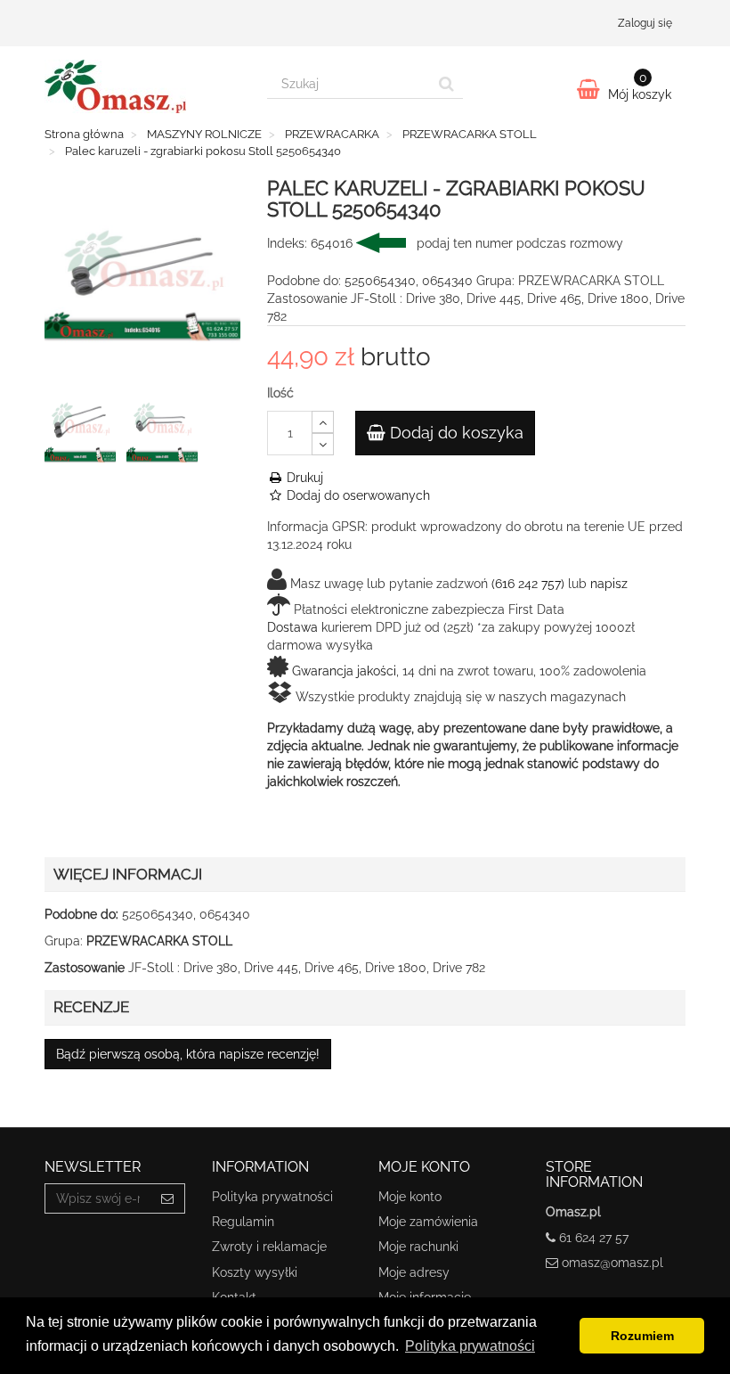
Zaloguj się (645, 23)
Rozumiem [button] (642, 1336)
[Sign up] (167, 1198)
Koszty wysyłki (254, 1272)
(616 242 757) (527, 584)
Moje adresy (414, 1272)
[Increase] (323, 422)
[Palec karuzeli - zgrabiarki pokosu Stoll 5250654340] (84, 430)
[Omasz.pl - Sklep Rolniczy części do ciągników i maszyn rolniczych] (142, 86)
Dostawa (292, 627)
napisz (609, 584)
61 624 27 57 (594, 1238)
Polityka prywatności (272, 1197)
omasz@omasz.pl (612, 1262)
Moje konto (410, 1197)
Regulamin (243, 1222)
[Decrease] (323, 444)
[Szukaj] (446, 84)
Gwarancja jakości (344, 671)
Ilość (280, 393)
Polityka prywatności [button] (470, 1346)
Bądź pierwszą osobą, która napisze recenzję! (188, 1054)
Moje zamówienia (428, 1222)
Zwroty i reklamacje (269, 1246)
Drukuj (303, 477)
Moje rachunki (418, 1246)
